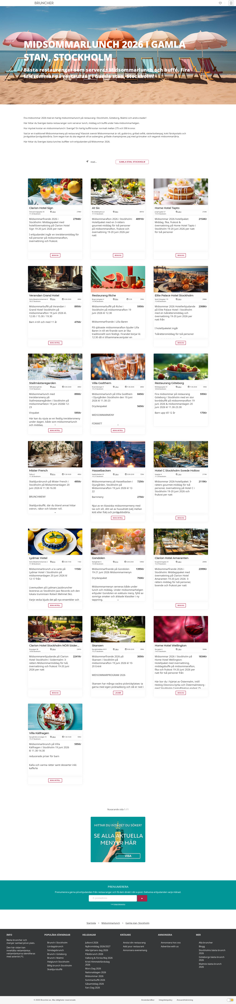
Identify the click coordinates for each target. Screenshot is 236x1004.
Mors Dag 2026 (93, 968)
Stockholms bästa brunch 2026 (212, 952)
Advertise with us (170, 946)
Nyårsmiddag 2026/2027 (97, 946)
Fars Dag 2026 (92, 987)
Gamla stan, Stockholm (132, 162)
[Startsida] (44, 3)
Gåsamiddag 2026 (94, 983)
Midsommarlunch (110, 923)
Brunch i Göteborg (57, 954)
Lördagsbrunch (55, 946)
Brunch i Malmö (55, 957)
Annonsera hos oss (171, 942)
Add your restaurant (133, 946)
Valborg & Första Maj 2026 (99, 957)
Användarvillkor (147, 1000)
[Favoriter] (220, 3)
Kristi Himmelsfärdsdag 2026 (97, 963)
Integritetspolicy (119, 904)
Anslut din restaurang (134, 942)
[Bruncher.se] (118, 839)
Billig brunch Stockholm (59, 965)
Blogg (202, 946)
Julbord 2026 (91, 942)
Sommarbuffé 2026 (95, 979)
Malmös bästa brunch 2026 (210, 965)
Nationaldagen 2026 (95, 972)
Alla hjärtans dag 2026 (96, 950)
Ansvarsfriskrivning (185, 1000)
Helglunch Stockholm (58, 961)
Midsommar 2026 (94, 976)
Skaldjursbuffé (54, 969)
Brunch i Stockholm (57, 942)
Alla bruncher (206, 942)
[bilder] (93, 202)
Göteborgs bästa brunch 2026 (211, 959)
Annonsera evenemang (135, 950)
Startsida (91, 923)
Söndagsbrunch (55, 950)
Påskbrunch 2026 (94, 954)
